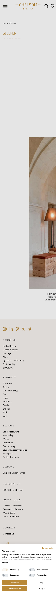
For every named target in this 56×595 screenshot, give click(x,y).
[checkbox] (5, 569)
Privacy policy (48, 548)
